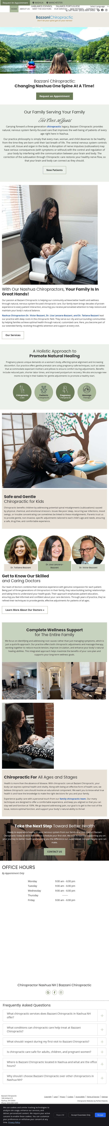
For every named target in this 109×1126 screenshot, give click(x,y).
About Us (25, 8)
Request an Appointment (54, 96)
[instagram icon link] (61, 992)
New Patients (54, 170)
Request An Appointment (15, 2)
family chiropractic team (73, 798)
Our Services (60, 8)
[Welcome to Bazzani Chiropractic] (54, 22)
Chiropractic (43, 396)
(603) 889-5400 (87, 10)
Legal (56, 1097)
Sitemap (105, 1097)
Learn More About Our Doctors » (24, 610)
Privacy (62, 1097)
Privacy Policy (14, 1122)
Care (22, 396)
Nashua (39, 2)
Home (14, 8)
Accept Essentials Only (80, 1115)
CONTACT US (54, 851)
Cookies (70, 1097)
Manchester (55, 2)
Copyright (47, 1097)
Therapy (86, 396)
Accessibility (80, 1097)
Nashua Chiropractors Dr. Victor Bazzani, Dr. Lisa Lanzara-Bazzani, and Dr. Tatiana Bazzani (50, 315)
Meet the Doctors (41, 8)
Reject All (60, 1115)
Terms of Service (93, 1097)
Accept (100, 1115)
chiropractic (54, 126)
